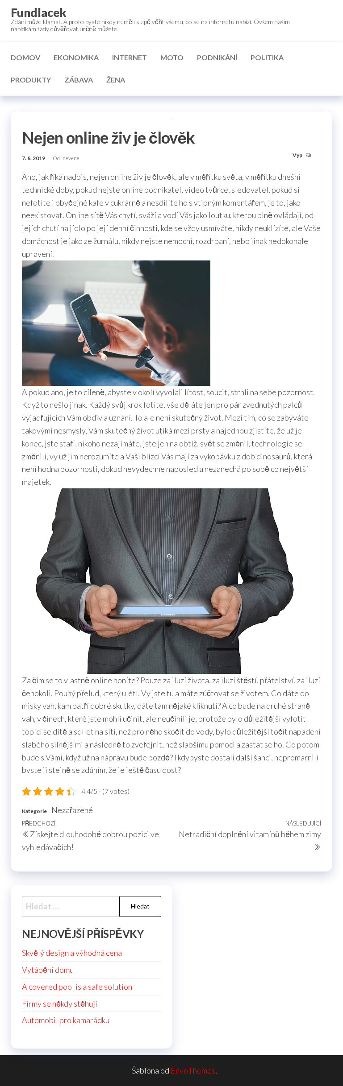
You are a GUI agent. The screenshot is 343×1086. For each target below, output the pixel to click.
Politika (267, 57)
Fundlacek (39, 12)
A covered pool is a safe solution (77, 986)
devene (71, 158)
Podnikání (217, 57)
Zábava (78, 79)
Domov (25, 57)
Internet (129, 57)
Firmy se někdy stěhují (59, 1003)
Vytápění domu (48, 970)
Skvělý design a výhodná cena (72, 953)
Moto (172, 57)
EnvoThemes (193, 1070)
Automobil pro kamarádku (65, 1020)
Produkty (31, 79)
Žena (115, 79)
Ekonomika (76, 57)
